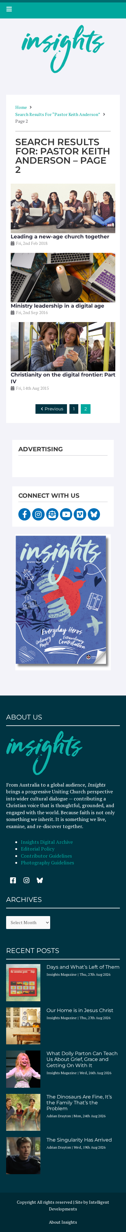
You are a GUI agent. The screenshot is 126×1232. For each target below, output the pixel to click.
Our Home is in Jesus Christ (79, 1010)
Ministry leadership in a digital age (57, 306)
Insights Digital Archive (47, 842)
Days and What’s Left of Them (83, 967)
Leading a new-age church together (60, 236)
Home (21, 107)
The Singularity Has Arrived (79, 1140)
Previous (54, 408)
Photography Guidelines (47, 862)
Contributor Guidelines (46, 855)
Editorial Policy (38, 848)
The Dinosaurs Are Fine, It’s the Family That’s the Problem (79, 1102)
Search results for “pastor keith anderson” (57, 114)
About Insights (63, 1222)
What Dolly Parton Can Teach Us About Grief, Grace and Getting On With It (82, 1059)
